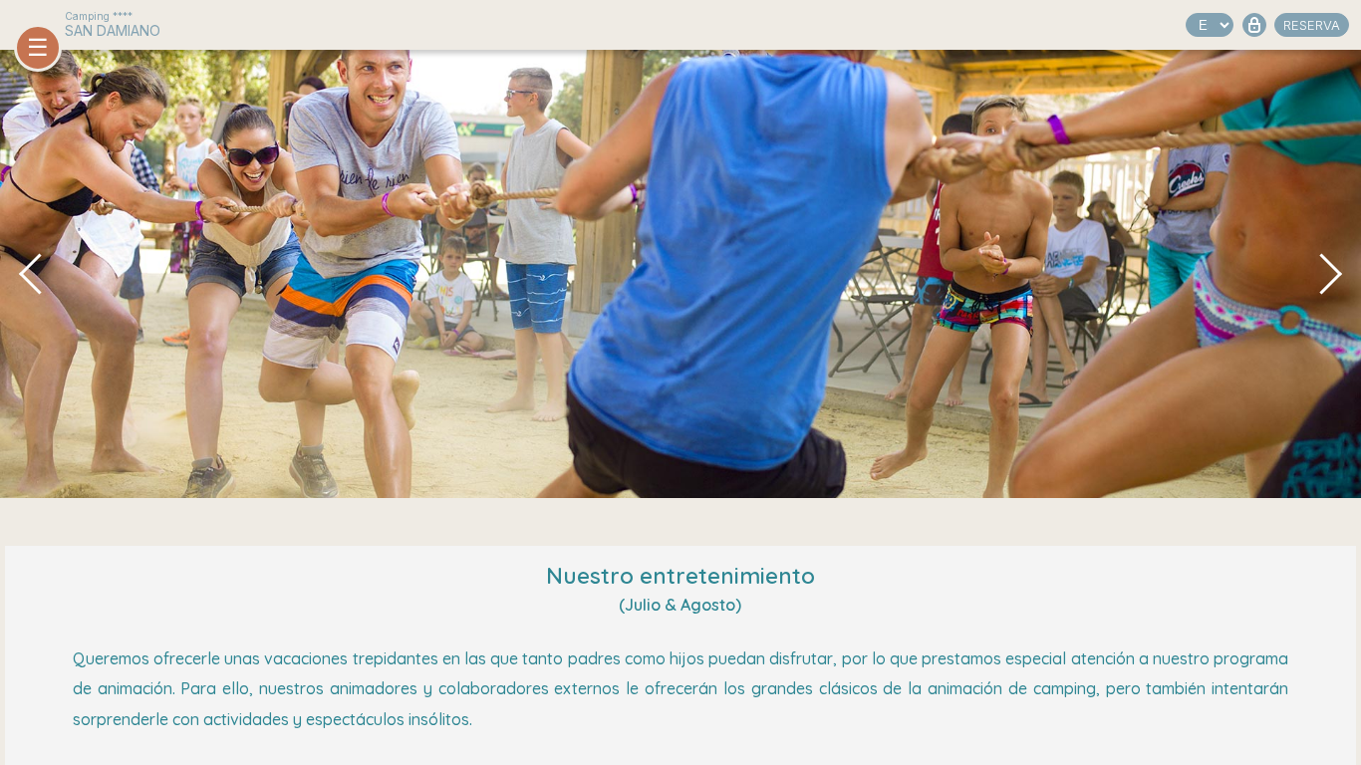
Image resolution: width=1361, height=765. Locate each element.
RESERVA (1311, 25)
